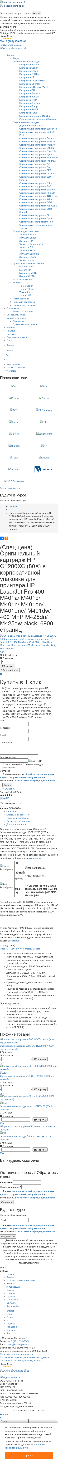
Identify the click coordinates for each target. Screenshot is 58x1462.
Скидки (10, 1289)
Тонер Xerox (25, 292)
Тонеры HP (25, 295)
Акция (16, 58)
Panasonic (11, 1326)
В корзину (8, 666)
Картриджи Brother (29, 64)
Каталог (10, 54)
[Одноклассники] (6, 538)
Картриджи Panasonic (30, 93)
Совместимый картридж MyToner (36, 221)
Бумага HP (25, 269)
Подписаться (8, 1236)
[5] (9, 795)
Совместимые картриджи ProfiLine (37, 144)
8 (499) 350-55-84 (20, 1341)
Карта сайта (12, 1305)
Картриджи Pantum (29, 96)
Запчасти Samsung (29, 253)
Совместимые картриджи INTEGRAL (38, 195)
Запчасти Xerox (27, 260)
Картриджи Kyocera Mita (32, 80)
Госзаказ (10, 333)
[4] (7, 795)
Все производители (10, 488)
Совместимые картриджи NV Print (37, 141)
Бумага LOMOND (28, 272)
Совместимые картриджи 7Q (34, 163)
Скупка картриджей (16, 337)
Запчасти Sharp (27, 256)
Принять (29, 1455)
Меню (9, 349)
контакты (14, 940)
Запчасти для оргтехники (26, 231)
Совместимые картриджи (26, 122)
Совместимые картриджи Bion (35, 167)
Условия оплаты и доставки (20, 1280)
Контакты (11, 340)
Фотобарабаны (21, 298)
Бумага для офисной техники (28, 263)
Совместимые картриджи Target (36, 218)
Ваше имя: (6, 1182)
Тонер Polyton (26, 288)
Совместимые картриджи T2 (34, 215)
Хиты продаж (13, 1286)
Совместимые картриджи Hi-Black (37, 192)
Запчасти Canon (27, 237)
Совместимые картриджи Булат (36, 154)
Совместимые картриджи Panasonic (38, 205)
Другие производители (31, 125)
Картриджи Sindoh (29, 109)
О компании (12, 308)
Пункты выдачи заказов (25, 324)
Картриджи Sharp (28, 106)
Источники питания (23, 279)
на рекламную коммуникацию (27, 1194)
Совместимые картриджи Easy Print (38, 128)
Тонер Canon (26, 285)
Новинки (10, 1283)
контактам (35, 857)
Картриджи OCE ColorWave (33, 86)
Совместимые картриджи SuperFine (38, 151)
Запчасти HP (26, 240)
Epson (9, 1317)
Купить (7, 784)
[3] (5, 795)
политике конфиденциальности (25, 1446)
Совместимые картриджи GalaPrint (37, 189)
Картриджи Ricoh (28, 99)
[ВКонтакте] (2, 538)
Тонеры (17, 282)
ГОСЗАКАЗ (12, 1299)
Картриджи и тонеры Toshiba (34, 115)
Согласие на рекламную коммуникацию (21, 1360)
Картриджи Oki (27, 90)
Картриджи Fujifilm (29, 74)
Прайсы (10, 330)
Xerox (9, 1333)
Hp (7, 1320)
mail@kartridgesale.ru (11, 44)
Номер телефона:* (10, 1187)
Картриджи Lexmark (29, 83)
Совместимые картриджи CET (35, 170)
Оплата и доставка (16, 317)
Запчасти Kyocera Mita (31, 244)
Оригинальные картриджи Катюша (37, 119)
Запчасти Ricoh (27, 250)
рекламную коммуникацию (28, 777)
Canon (9, 1313)
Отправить (6, 1202)
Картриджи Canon (28, 67)
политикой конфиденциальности (36, 780)
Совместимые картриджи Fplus (35, 183)
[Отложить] (2, 1062)
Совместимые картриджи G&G (35, 186)
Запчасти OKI (26, 247)
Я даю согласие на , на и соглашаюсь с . (27, 777)
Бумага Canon (26, 266)
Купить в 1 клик (10, 670)
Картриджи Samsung (30, 103)
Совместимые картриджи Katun (36, 199)
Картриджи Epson (28, 70)
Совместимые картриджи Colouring (37, 173)
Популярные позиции (24, 305)
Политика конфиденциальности (17, 1354)
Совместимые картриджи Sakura (36, 147)
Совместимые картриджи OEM (35, 202)
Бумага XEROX (27, 276)
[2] (3, 795)
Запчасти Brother (28, 234)
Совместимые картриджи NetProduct (38, 157)
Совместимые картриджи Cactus (36, 138)
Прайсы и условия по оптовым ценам (20, 948)
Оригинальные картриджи (26, 61)
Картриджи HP (26, 77)
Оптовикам (18, 321)
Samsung (11, 1330)
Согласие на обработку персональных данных (24, 1357)
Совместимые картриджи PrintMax (37, 160)
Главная (10, 1273)
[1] (1, 795)
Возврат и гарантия (23, 311)
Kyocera (10, 1323)
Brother (10, 1310)
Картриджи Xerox (28, 112)
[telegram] (26, 48)
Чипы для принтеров (24, 301)
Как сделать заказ (15, 314)
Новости (10, 327)
